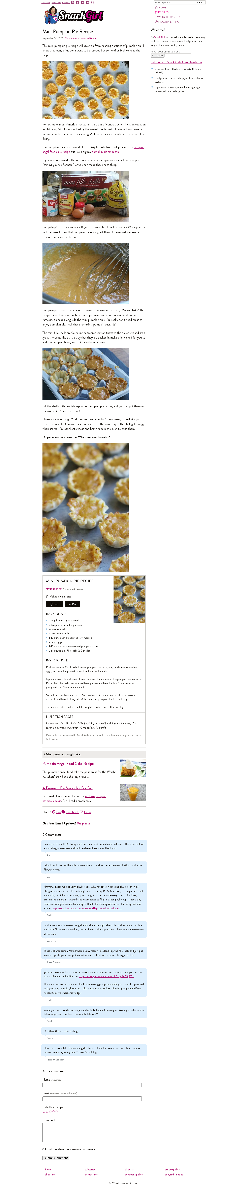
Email (87, 812)
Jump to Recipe (88, 38)
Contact (66, 2)
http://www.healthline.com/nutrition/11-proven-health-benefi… (87, 908)
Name (46, 1079)
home (48, 1169)
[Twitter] (83, 2)
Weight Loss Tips (169, 17)
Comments (72, 38)
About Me (56, 2)
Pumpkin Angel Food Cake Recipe (68, 763)
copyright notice (174, 1174)
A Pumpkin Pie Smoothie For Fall (67, 788)
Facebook (72, 812)
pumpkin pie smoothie (106, 151)
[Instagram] (93, 2)
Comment (48, 1120)
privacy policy (172, 1169)
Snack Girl (159, 37)
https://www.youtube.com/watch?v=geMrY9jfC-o (106, 976)
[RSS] (88, 2)
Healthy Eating (168, 22)
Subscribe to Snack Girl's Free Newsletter (176, 62)
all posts (129, 1169)
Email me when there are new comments (70, 1149)
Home (163, 7)
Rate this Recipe (52, 1107)
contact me (91, 1174)
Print (56, 604)
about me (50, 1174)
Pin (74, 604)
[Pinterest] (72, 2)
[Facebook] (78, 2)
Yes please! (84, 823)
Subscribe (45, 2)
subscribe (90, 1169)
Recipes (163, 12)
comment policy (134, 1174)
